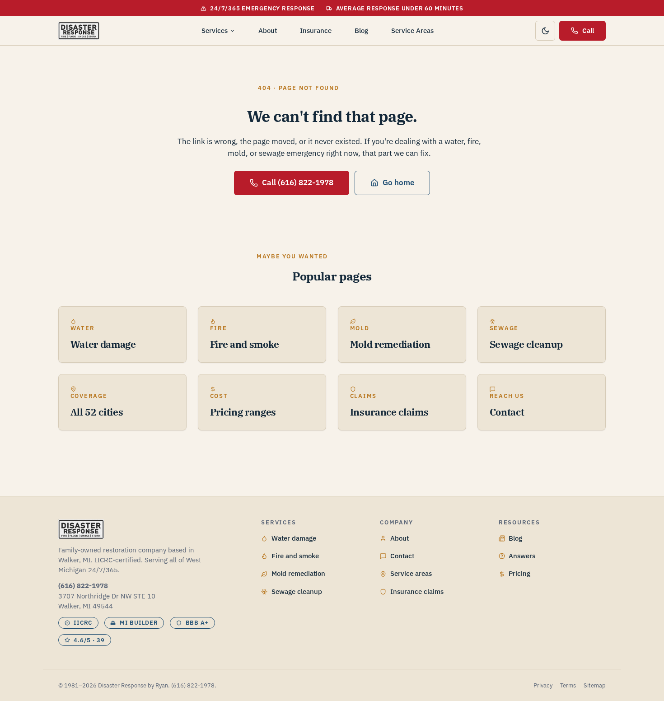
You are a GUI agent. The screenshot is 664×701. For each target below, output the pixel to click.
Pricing (519, 573)
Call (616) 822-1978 (297, 182)
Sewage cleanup (296, 591)
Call (588, 30)
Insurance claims (417, 591)
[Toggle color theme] (545, 31)
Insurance (316, 30)
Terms (568, 685)
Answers (522, 555)
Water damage (293, 538)
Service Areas (412, 30)
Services (214, 30)
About (267, 30)
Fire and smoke (295, 555)
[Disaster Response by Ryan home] (78, 31)
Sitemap (595, 685)
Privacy (542, 685)
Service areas (411, 573)
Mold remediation (298, 573)
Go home (398, 182)
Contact (402, 555)
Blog (361, 30)
